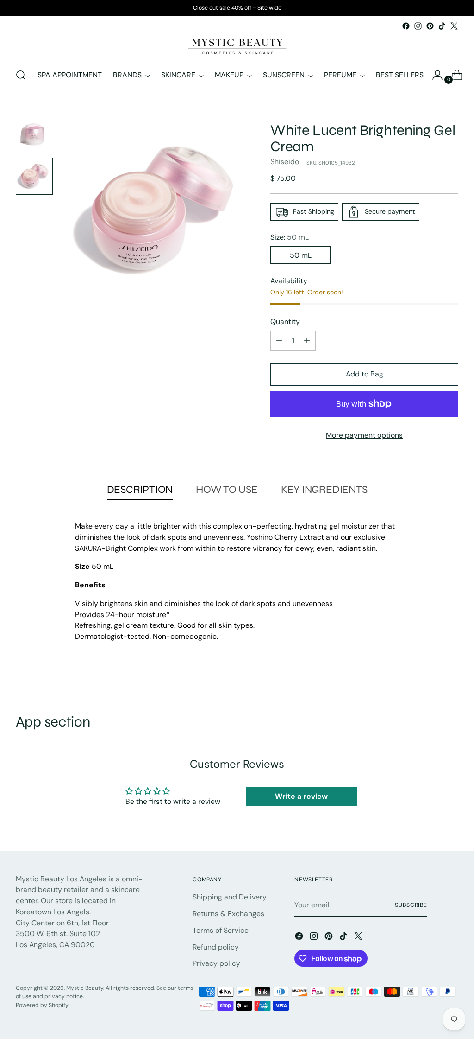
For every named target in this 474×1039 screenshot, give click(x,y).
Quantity (285, 321)
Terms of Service (221, 930)
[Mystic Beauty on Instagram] (418, 26)
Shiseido (284, 161)
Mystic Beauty (84, 988)
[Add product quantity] (307, 340)
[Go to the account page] (433, 75)
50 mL (301, 255)
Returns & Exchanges (228, 913)
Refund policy (216, 947)
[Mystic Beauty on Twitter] (454, 26)
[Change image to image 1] (34, 133)
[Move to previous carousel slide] (429, 678)
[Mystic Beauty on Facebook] (406, 26)
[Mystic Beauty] (237, 45)
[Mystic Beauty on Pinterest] (430, 26)
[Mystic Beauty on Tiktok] (442, 26)
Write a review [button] (301, 796)
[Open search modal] (21, 75)
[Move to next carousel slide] (450, 678)
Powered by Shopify (42, 1005)
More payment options (364, 435)
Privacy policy (216, 963)
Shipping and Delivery (230, 897)
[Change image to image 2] (34, 176)
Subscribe (411, 905)
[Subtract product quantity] (279, 340)
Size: (289, 237)
